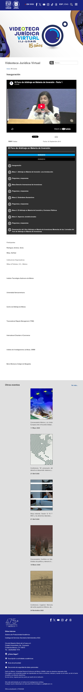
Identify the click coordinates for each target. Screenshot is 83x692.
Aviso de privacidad (14, 663)
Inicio (8, 69)
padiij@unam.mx (47, 684)
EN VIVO (30, 4)
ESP (61, 4)
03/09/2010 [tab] (41, 159)
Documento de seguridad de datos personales (23, 667)
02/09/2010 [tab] (41, 155)
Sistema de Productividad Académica (17, 634)
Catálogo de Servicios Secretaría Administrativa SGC (22, 638)
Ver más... (74, 385)
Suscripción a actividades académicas (20, 658)
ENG (66, 4)
